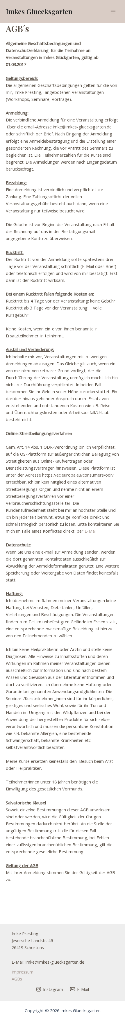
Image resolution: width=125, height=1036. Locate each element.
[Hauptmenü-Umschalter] (113, 12)
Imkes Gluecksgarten (39, 11)
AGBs (17, 979)
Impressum (22, 972)
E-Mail (91, 531)
